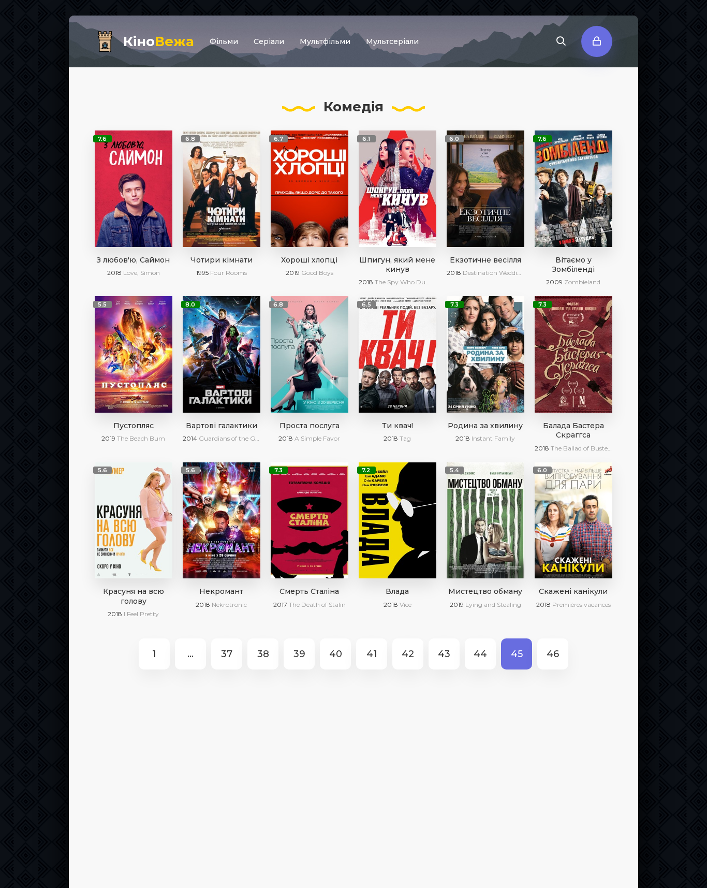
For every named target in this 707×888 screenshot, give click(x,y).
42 (408, 654)
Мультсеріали (392, 41)
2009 (554, 282)
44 (480, 654)
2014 (190, 438)
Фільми (224, 41)
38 (263, 654)
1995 (202, 272)
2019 (293, 272)
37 (226, 654)
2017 (280, 604)
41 (371, 654)
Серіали (269, 41)
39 (299, 654)
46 (553, 654)
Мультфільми (325, 41)
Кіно (158, 41)
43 (444, 654)
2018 (114, 272)
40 (335, 654)
